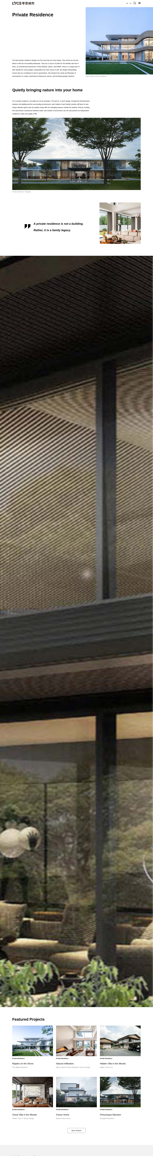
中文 (130, 3)
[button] (139, 3)
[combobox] (127, 3)
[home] (23, 3)
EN (127, 3)
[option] (130, 3)
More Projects (76, 1130)
